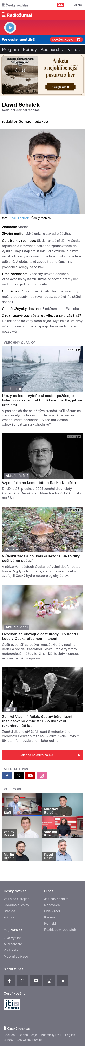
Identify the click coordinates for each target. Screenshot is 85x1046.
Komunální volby (16, 905)
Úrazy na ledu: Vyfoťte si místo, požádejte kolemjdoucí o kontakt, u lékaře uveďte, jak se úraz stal (42, 400)
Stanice (9, 911)
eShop (9, 917)
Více (74, 49)
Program (10, 49)
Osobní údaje (28, 1035)
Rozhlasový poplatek (60, 930)
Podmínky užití (51, 1035)
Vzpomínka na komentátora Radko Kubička (39, 483)
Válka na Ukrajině (17, 899)
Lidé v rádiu (53, 911)
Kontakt (50, 923)
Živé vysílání (13, 938)
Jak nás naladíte (56, 899)
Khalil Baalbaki (19, 218)
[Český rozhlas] (15, 5)
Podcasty (11, 950)
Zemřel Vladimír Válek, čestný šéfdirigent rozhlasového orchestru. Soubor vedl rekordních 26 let (37, 721)
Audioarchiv (52, 49)
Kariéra (49, 917)
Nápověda (52, 905)
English (70, 1035)
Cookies (9, 1035)
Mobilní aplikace (16, 956)
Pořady (30, 49)
